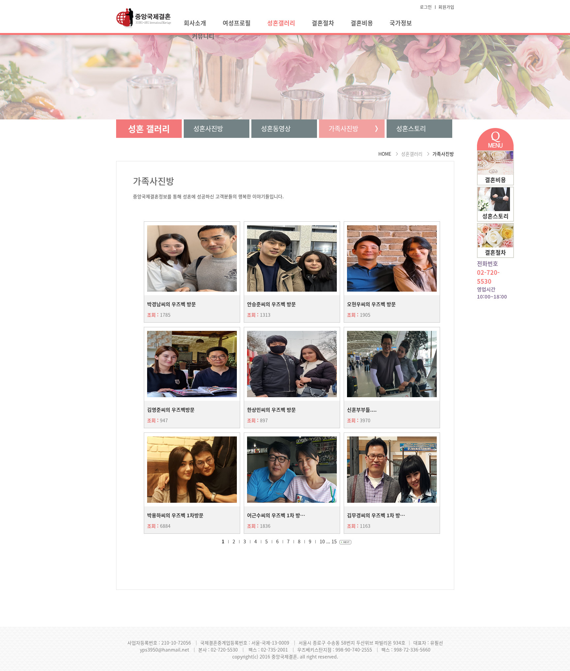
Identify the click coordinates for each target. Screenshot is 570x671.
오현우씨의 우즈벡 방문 (371, 304)
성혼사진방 (208, 128)
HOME (384, 153)
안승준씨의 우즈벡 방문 (271, 304)
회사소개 (195, 22)
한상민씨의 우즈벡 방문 (271, 409)
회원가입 (446, 7)
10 (322, 541)
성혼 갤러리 (149, 128)
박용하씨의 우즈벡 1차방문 (175, 515)
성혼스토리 (411, 128)
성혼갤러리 (281, 22)
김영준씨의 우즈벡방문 (171, 409)
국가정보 (401, 22)
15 (334, 541)
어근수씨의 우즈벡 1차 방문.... (279, 515)
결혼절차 (323, 22)
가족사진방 (343, 128)
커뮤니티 (203, 36)
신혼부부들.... (362, 409)
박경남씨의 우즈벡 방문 (171, 304)
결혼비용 (362, 22)
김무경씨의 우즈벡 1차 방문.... (379, 515)
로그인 (426, 7)
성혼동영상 (276, 128)
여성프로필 (237, 22)
